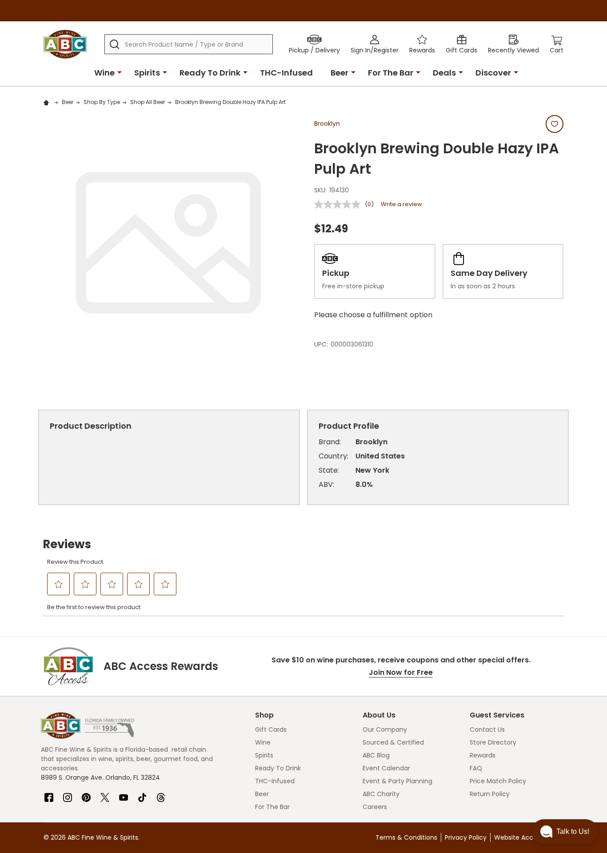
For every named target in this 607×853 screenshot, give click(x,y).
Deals (444, 72)
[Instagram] (68, 794)
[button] (564, 831)
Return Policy (490, 793)
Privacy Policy (466, 837)
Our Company (385, 729)
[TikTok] (142, 794)
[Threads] (161, 794)
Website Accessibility (526, 837)
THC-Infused (286, 72)
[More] (119, 72)
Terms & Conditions (406, 837)
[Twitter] (105, 794)
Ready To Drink (210, 72)
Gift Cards (271, 729)
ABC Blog (376, 755)
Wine (104, 72)
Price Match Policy (498, 781)
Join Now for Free (401, 672)
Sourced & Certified (393, 742)
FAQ (476, 768)
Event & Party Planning (397, 781)
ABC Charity (381, 793)
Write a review (401, 204)
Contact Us (487, 729)
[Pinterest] (86, 794)
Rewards (482, 755)
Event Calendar (386, 768)
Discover (493, 72)
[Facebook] (49, 794)
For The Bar (390, 72)
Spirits (147, 72)
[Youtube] (124, 794)
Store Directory (493, 742)
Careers (375, 806)
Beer (339, 72)
